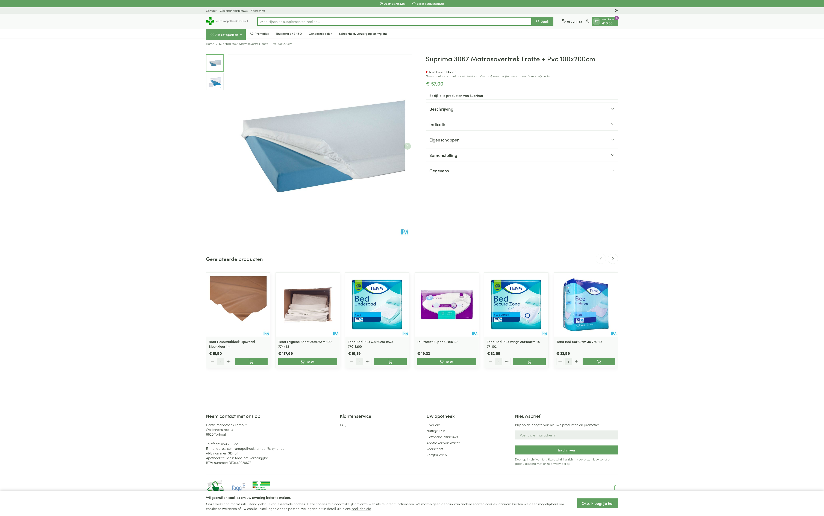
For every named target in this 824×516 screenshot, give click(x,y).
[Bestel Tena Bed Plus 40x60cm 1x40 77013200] (390, 361)
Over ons (434, 424)
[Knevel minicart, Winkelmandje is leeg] (596, 21)
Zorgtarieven (437, 454)
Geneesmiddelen (320, 33)
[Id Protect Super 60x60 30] (447, 305)
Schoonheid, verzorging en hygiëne (363, 33)
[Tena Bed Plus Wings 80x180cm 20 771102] (516, 305)
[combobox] (394, 21)
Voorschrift (258, 10)
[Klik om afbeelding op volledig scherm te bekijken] (320, 146)
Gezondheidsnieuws (234, 10)
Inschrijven (566, 450)
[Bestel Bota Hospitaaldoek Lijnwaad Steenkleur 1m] (251, 361)
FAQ (343, 424)
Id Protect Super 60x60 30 (437, 341)
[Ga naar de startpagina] (227, 21)
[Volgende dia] (613, 259)
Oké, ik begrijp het (597, 503)
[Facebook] (615, 487)
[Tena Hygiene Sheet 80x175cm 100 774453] (308, 305)
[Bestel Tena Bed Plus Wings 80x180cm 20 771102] (529, 361)
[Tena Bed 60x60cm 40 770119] (586, 305)
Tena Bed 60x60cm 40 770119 (579, 341)
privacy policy (560, 463)
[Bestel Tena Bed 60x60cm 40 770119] (599, 361)
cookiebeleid (361, 508)
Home (210, 43)
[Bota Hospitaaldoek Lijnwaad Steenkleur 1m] (238, 305)
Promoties (262, 33)
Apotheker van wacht (443, 442)
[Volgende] (407, 146)
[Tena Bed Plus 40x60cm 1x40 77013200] (377, 305)
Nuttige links (436, 430)
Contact (211, 10)
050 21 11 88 (229, 443)
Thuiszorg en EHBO (289, 33)
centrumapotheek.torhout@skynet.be (256, 448)
